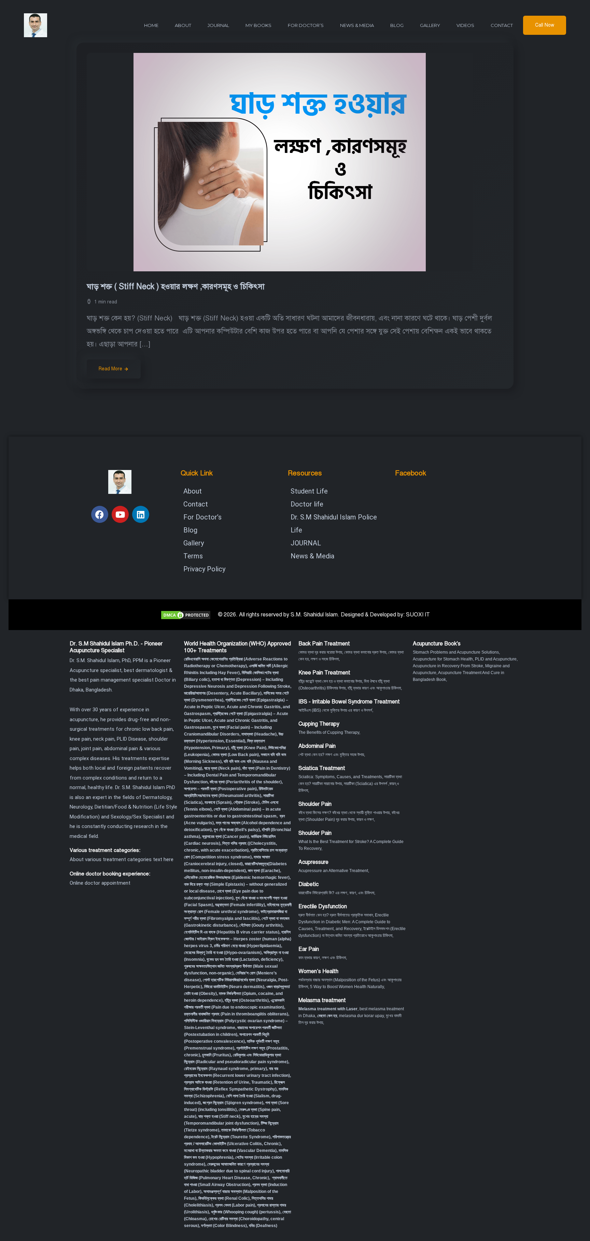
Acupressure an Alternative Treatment (333, 870)
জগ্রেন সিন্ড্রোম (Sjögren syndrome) (233, 1102)
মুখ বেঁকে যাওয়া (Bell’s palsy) (237, 829)
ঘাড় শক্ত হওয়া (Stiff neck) (219, 1116)
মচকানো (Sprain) (218, 802)
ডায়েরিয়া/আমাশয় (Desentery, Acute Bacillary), (223, 693)
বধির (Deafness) (263, 1225)
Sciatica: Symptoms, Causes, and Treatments (340, 776)
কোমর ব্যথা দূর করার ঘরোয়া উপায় (320, 652)
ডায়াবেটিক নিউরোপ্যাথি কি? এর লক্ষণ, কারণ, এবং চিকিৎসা (336, 892)
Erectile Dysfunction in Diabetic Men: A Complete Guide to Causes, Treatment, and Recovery (344, 922)
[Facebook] (99, 514)
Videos (465, 25)
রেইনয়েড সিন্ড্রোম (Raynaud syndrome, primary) (225, 1068)
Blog (397, 25)
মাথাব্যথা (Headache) (259, 734)
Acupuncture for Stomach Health (443, 659)
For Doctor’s (306, 25)
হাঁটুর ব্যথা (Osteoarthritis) (247, 1000)
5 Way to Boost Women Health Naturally (347, 986)
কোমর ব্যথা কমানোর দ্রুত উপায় (365, 652)
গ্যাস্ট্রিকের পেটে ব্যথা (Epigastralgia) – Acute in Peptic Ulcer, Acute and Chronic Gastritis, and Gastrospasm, (236, 720)
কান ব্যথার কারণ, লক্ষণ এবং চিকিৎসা (322, 957)
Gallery (430, 25)
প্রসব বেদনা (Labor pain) (235, 1205)
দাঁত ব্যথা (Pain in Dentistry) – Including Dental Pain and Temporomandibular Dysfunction (237, 775)
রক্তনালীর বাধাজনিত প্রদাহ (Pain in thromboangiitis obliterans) (236, 1014)
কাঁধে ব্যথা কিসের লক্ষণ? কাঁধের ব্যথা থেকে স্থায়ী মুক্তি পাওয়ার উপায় (344, 812)
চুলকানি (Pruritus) (216, 1055)
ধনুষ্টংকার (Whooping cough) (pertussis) (245, 1212)
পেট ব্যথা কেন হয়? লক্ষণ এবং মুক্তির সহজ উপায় (331, 754)
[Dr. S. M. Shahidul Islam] (47, 25)
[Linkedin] (140, 514)
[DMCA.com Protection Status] (185, 614)
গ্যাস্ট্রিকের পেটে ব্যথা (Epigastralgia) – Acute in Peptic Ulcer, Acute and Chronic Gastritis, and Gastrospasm (237, 707)
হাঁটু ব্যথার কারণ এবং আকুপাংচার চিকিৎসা (374, 688)
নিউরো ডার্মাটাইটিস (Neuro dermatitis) (234, 986)
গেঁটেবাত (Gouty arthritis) (260, 925)
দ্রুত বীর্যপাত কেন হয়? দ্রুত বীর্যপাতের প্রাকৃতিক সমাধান (335, 915)
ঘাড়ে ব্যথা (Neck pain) (222, 768)
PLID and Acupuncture (496, 659)
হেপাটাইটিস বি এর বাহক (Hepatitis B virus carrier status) (231, 932)
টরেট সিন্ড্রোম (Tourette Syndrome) (240, 1137)
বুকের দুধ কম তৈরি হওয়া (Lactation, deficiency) (244, 959)
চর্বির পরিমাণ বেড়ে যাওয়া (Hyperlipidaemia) (247, 945)
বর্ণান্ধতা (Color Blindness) (224, 1225)
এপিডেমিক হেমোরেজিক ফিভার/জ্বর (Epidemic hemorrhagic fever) (237, 877)
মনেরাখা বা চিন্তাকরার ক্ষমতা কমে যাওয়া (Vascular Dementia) (230, 1150)
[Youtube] (120, 514)
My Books (258, 25)
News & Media (357, 25)
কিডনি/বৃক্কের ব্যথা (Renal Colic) (224, 1198)
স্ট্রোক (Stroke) (246, 802)
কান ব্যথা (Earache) (264, 870)
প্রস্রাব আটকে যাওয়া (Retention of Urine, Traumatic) (228, 1082)
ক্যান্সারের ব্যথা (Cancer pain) (225, 836)
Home (151, 25)
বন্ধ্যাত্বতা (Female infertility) (240, 904)
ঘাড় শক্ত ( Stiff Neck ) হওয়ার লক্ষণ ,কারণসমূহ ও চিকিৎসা (177, 286)
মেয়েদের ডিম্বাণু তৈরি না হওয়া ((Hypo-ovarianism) (223, 952)
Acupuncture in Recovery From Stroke (448, 666)
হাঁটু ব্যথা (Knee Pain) (248, 747)
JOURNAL (218, 25)
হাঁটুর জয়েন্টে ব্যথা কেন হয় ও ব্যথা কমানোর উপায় (330, 681)
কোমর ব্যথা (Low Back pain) (235, 754)
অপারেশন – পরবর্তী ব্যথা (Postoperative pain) (220, 788)
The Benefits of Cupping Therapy (328, 732)
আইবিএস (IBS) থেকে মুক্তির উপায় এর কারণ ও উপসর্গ (335, 710)
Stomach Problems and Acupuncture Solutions (456, 652)
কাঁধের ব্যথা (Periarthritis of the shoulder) (246, 782)
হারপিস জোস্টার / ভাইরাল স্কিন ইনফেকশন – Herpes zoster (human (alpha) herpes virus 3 (237, 939)
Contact (502, 25)
